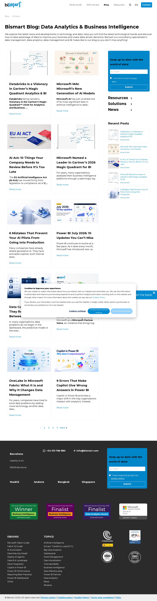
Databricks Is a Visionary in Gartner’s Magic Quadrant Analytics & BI (28, 88)
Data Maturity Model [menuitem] (17, 553)
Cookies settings (77, 311)
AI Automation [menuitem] (14, 550)
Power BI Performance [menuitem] (18, 571)
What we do (75, 5)
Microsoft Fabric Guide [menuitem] (18, 543)
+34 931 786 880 (56, 450)
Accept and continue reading (99, 311)
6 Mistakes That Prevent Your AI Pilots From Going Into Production (28, 237)
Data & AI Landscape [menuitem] (17, 560)
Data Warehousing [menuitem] (53, 571)
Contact (146, 5)
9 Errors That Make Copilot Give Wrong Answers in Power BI (73, 385)
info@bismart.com (87, 450)
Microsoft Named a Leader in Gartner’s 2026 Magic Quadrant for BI (76, 162)
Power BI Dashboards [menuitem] (18, 578)
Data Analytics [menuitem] (51, 578)
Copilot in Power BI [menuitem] (16, 567)
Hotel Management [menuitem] (53, 557)
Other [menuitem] (10, 581)
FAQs (118, 597)
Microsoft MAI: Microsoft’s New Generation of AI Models (76, 88)
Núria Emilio (125, 140)
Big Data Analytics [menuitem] (52, 550)
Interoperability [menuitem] (51, 564)
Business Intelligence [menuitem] (54, 567)
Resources (119, 5)
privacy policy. (117, 478)
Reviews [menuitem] (48, 585)
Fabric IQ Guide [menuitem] (15, 546)
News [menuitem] (113, 109)
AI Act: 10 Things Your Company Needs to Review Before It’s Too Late (134, 161)
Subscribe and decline (121, 311)
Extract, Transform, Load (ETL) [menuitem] (58, 546)
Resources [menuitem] (118, 98)
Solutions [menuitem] (117, 103)
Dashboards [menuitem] (49, 553)
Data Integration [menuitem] (15, 564)
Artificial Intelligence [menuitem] (54, 543)
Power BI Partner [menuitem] (52, 574)
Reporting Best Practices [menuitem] (19, 574)
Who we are (93, 5)
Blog (106, 5)
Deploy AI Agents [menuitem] (15, 557)
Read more (15, 113)
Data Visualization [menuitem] (52, 560)
